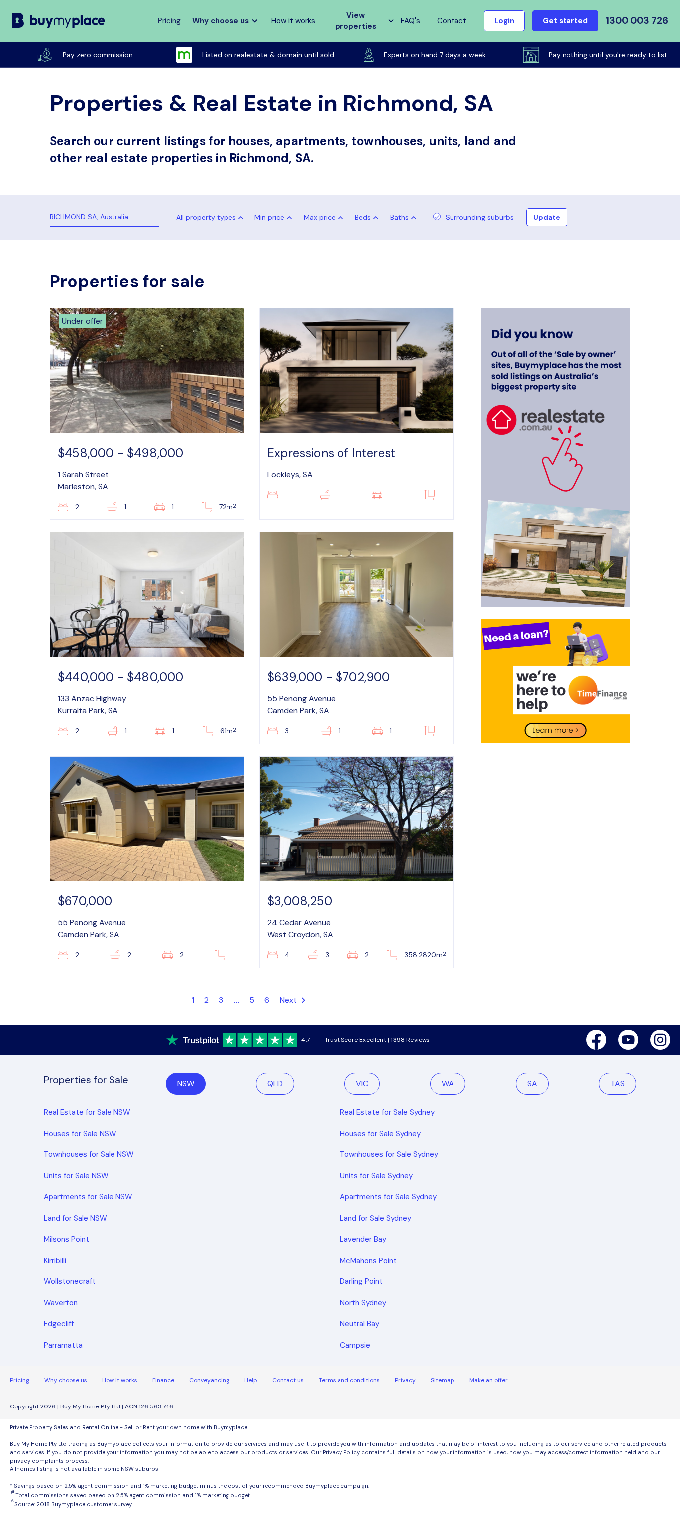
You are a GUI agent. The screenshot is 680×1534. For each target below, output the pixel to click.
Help (250, 1380)
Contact (451, 21)
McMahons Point (368, 1261)
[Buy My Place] (59, 21)
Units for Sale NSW (76, 1176)
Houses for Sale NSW (80, 1134)
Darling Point (361, 1281)
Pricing (19, 1380)
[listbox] (275, 217)
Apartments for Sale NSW (88, 1197)
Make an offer (488, 1380)
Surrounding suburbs (480, 217)
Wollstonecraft (70, 1281)
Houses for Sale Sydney (380, 1134)
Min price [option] (269, 217)
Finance (163, 1380)
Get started (565, 21)
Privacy (405, 1380)
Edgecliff (59, 1324)
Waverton (61, 1303)
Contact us (288, 1380)
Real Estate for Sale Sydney (387, 1112)
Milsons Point (66, 1239)
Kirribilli (55, 1261)
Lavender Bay (363, 1239)
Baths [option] (399, 217)
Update (546, 217)
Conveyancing (209, 1380)
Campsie (355, 1345)
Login (504, 21)
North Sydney (363, 1303)
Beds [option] (363, 217)
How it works (293, 21)
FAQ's (410, 21)
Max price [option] (320, 217)
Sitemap (442, 1380)
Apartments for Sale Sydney (388, 1197)
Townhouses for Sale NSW (89, 1154)
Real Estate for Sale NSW (87, 1112)
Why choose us (65, 1380)
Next (289, 1000)
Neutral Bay (359, 1324)
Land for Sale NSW (75, 1218)
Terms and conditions (349, 1380)
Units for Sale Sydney (376, 1176)
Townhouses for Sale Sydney (389, 1154)
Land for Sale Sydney (375, 1218)
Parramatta (63, 1345)
